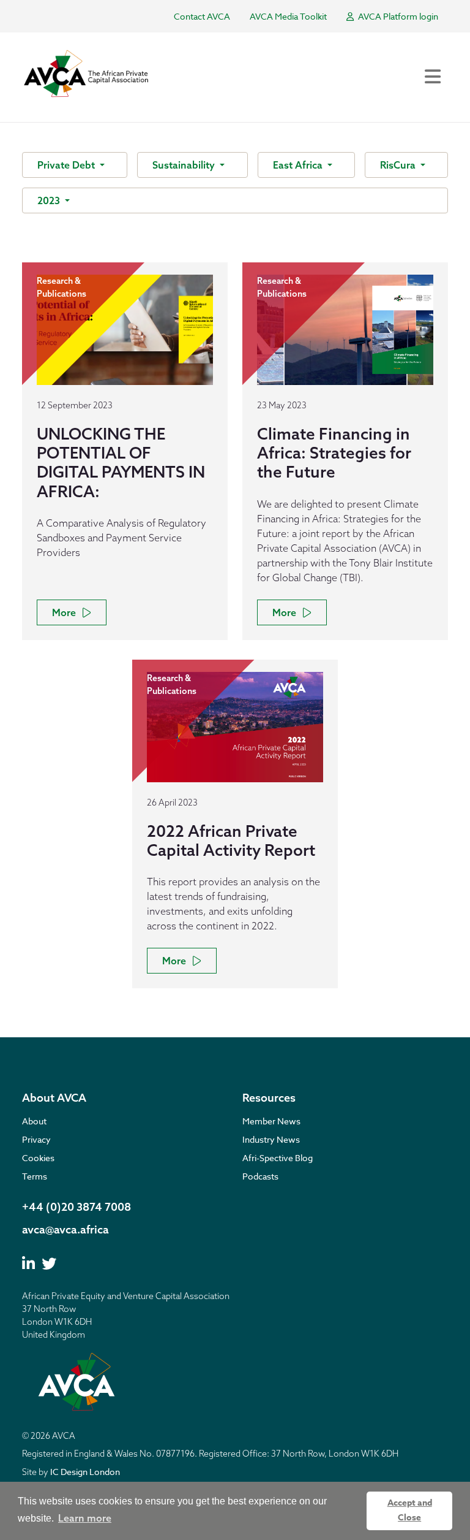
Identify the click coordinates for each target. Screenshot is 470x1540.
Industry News (271, 1139)
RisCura (399, 165)
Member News (271, 1121)
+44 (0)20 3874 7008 (76, 1207)
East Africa (299, 165)
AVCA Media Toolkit (288, 16)
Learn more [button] (84, 1518)
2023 (49, 200)
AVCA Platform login (397, 16)
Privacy (36, 1139)
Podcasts (260, 1176)
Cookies (38, 1158)
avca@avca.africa (65, 1229)
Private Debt (67, 165)
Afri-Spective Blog (277, 1158)
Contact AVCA (202, 16)
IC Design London (85, 1471)
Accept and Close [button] (409, 1510)
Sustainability (184, 165)
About (34, 1121)
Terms (34, 1176)
